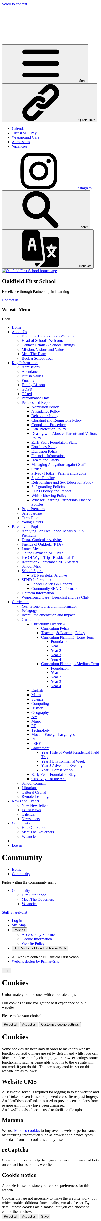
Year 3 (56, 655)
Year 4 (56, 659)
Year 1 (56, 646)
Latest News (31, 810)
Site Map (19, 925)
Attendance (30, 371)
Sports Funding (43, 478)
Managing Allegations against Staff (58, 464)
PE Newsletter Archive (49, 575)
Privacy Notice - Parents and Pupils (58, 473)
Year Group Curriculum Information (49, 606)
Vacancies (19, 146)
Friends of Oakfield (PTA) (42, 544)
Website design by (35, 961)
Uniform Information (38, 593)
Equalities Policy (44, 447)
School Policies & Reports (51, 584)
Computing (40, 704)
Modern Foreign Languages (53, 735)
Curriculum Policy (55, 628)
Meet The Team (34, 354)
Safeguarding (32, 513)
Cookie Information (37, 939)
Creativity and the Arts (48, 779)
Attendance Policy (45, 411)
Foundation (60, 642)
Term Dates (30, 518)
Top (6, 970)
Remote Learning (35, 796)
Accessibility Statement (40, 934)
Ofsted (27, 394)
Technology (40, 730)
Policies (19, 930)
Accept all (29, 1024)
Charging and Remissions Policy (56, 420)
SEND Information (36, 580)
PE (33, 726)
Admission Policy (45, 407)
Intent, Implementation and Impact (48, 615)
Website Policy (33, 943)
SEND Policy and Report (51, 491)
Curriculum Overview (48, 624)
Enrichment (40, 748)
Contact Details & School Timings (48, 345)
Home (16, 327)
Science (37, 699)
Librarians (29, 788)
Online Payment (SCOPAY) (43, 553)
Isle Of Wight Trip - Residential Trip (49, 557)
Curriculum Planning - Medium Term (70, 664)
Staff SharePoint (14, 912)
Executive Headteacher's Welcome (48, 336)
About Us (19, 332)
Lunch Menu (32, 549)
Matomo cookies (27, 1131)
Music (36, 721)
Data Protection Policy (48, 429)
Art (34, 717)
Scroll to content (14, 4)
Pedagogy (29, 611)
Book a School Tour (37, 358)
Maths (36, 695)
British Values (32, 376)
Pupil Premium (33, 509)
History (37, 708)
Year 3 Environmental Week (63, 761)
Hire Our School (34, 827)
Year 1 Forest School (57, 770)
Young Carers (32, 522)
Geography (40, 712)
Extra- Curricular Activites (42, 540)
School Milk (31, 566)
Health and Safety (45, 460)
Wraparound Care (25, 137)
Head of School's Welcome (42, 340)
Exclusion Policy (44, 451)
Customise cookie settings (60, 1024)
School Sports (32, 571)
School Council (34, 783)
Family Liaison (33, 385)
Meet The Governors (38, 832)
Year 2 (56, 650)
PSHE (36, 743)
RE (34, 739)
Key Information (25, 363)
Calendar (19, 128)
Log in (17, 845)
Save (45, 1216)
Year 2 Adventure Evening (61, 765)
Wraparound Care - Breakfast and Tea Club (55, 597)
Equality (28, 380)
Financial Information (48, 456)
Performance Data (36, 398)
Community (21, 823)
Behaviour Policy (44, 416)
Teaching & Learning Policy (63, 633)
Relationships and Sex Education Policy (62, 482)
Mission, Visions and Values (43, 349)
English (37, 690)
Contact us (10, 300)
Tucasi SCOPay (24, 133)
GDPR (27, 389)
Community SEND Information (55, 588)
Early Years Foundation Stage (54, 442)
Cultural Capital (34, 792)
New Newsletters (35, 805)
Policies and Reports (37, 402)
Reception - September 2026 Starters (50, 562)
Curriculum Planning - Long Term (67, 637)
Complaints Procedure (48, 425)
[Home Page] (29, 271)
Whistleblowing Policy (49, 495)
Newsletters (31, 819)
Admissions (21, 142)
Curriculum (20, 602)
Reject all (10, 1024)
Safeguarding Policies (48, 487)
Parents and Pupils (26, 526)
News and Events (25, 801)
